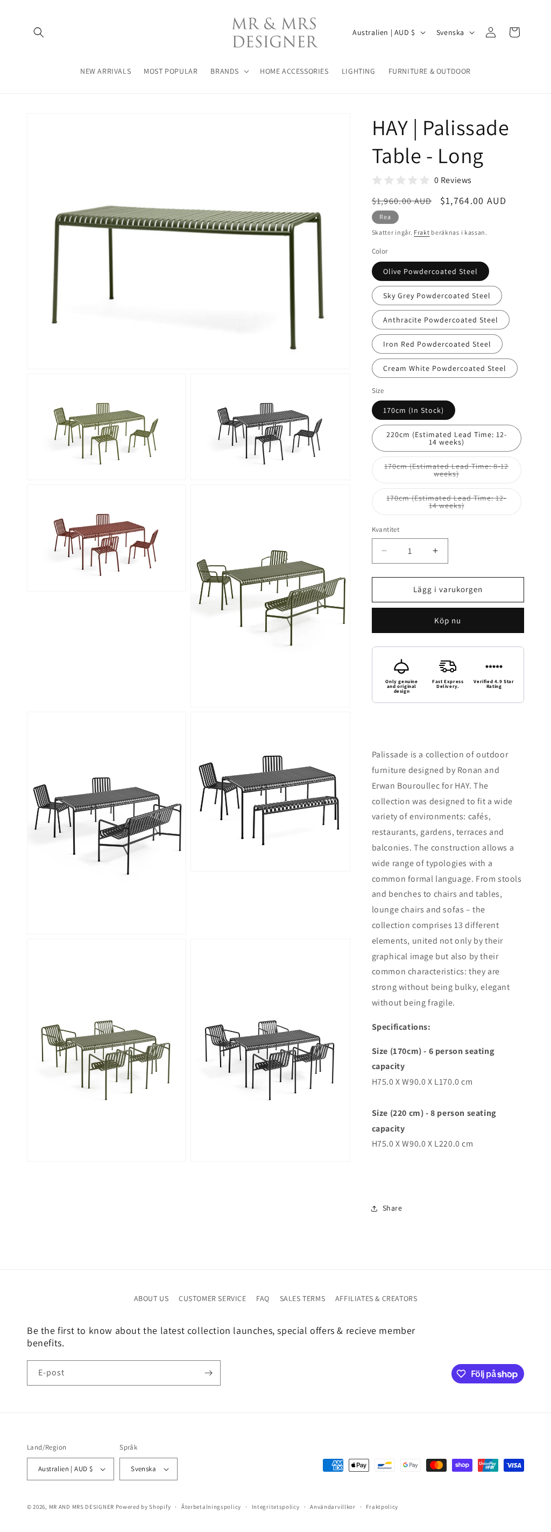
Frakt (422, 232)
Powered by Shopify (143, 1506)
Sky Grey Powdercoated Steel (437, 295)
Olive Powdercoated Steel (430, 271)
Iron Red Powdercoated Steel (437, 344)
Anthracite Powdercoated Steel (440, 320)
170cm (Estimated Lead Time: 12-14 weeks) (446, 504)
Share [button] (392, 1208)
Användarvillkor (333, 1506)
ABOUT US (151, 1298)
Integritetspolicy (276, 1506)
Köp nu (447, 620)
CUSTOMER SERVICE (212, 1298)
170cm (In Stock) (413, 410)
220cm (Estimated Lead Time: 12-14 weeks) (446, 438)
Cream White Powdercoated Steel (444, 368)
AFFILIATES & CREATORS (376, 1298)
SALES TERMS (303, 1298)
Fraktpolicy (382, 1506)
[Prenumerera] (208, 1373)
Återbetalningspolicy (211, 1506)
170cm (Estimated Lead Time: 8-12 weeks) (446, 472)
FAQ (263, 1298)
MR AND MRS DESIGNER (81, 1506)
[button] (39, 32)
